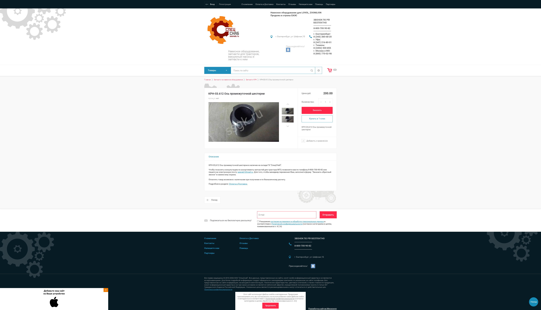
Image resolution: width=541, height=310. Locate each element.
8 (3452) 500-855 (322, 48)
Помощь (319, 4)
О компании (247, 4)
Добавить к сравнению (317, 141)
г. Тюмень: (319, 45)
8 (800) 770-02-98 (322, 53)
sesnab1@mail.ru (245, 172)
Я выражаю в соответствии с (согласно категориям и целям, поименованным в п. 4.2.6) (294, 224)
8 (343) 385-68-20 (322, 36)
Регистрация (225, 4)
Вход (212, 4)
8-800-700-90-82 (321, 28)
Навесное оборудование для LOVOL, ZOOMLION (295, 12)
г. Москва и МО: (321, 50)
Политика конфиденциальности (218, 289)
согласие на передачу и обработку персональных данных (297, 221)
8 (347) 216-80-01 (322, 42)
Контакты (281, 4)
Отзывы (292, 4)
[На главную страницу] (222, 30)
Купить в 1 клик (317, 118)
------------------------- (322, 25)
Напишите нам (305, 4)
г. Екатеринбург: (322, 34)
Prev (288, 104)
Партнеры (330, 4)
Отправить (328, 214)
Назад (214, 200)
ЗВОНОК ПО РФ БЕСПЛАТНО (321, 21)
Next (288, 126)
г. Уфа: (317, 39)
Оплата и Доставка (264, 4)
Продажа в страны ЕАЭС (283, 15)
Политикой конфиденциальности (287, 224)
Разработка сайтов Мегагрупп (322, 308)
